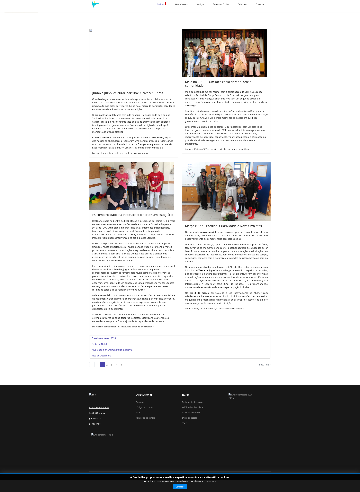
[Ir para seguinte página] (126, 364)
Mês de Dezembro (101, 355)
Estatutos (140, 402)
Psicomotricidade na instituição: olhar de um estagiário (132, 214)
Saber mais (210, 481)
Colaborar (242, 4)
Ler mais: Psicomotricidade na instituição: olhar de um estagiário (123, 326)
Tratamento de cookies (192, 402)
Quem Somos (181, 4)
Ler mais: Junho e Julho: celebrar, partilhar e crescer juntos (120, 153)
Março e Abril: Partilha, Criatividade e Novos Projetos (223, 226)
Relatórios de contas (145, 417)
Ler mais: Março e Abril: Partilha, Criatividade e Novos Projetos (214, 308)
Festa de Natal (99, 344)
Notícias (160, 4)
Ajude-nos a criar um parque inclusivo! (112, 349)
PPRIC (138, 412)
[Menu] (269, 4)
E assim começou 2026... (104, 338)
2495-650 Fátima (97, 413)
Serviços (200, 4)
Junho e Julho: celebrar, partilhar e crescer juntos (127, 93)
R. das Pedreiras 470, (99, 407)
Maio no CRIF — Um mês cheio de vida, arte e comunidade (218, 83)
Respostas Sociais (220, 4)
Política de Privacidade (192, 407)
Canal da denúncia (191, 412)
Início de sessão (189, 417)
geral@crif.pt (95, 418)
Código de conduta (145, 407)
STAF (184, 423)
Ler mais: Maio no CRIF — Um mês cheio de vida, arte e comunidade (217, 149)
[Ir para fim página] (131, 364)
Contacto (259, 4)
